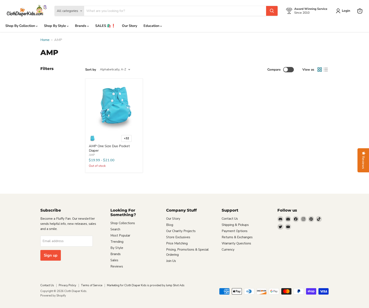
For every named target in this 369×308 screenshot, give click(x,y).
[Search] (272, 11)
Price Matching (177, 243)
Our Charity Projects (181, 231)
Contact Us (230, 218)
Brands (81, 25)
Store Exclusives (178, 237)
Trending (116, 242)
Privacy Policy (67, 285)
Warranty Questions (236, 243)
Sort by (90, 69)
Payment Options (234, 231)
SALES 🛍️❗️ (105, 25)
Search (115, 229)
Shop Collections (122, 223)
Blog (169, 225)
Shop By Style (55, 25)
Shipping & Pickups (235, 225)
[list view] (326, 70)
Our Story (129, 25)
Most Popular (120, 235)
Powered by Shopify (53, 296)
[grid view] (320, 70)
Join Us (171, 261)
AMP (92, 155)
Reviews (116, 266)
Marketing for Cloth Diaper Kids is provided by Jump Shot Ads (145, 285)
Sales (114, 260)
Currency (228, 249)
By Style (116, 248)
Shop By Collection (20, 25)
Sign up (50, 255)
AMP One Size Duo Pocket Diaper (109, 148)
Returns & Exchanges (237, 237)
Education (152, 25)
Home (45, 40)
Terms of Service (91, 285)
